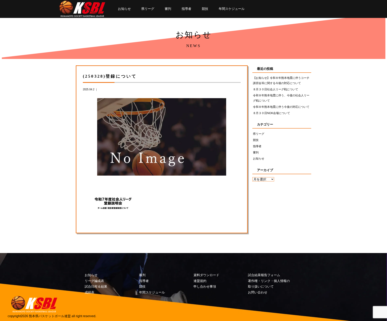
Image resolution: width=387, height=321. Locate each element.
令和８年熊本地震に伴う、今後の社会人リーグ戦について (281, 98)
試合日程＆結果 (96, 286)
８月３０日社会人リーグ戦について (275, 89)
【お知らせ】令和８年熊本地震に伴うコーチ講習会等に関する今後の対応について (281, 80)
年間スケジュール (231, 8)
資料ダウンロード (206, 275)
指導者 (186, 8)
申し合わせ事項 (205, 286)
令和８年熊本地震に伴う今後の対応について (281, 106)
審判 (168, 8)
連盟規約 (200, 281)
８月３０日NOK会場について (271, 113)
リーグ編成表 (94, 281)
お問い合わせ (257, 292)
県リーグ (147, 8)
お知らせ (124, 8)
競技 (205, 8)
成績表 (89, 292)
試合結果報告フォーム (264, 275)
